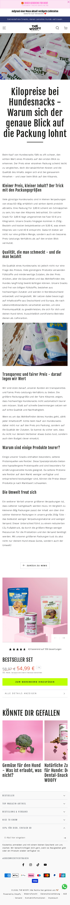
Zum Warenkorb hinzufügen (35, 682)
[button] (57, 28)
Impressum (53, 898)
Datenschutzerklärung (50, 894)
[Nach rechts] (63, 638)
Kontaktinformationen (35, 898)
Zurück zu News (37, 565)
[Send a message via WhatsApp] (64, 886)
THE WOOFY (24, 890)
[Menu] (4, 28)
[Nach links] (55, 638)
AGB (65, 894)
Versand (14, 673)
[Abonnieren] (66, 837)
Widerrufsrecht (30, 894)
